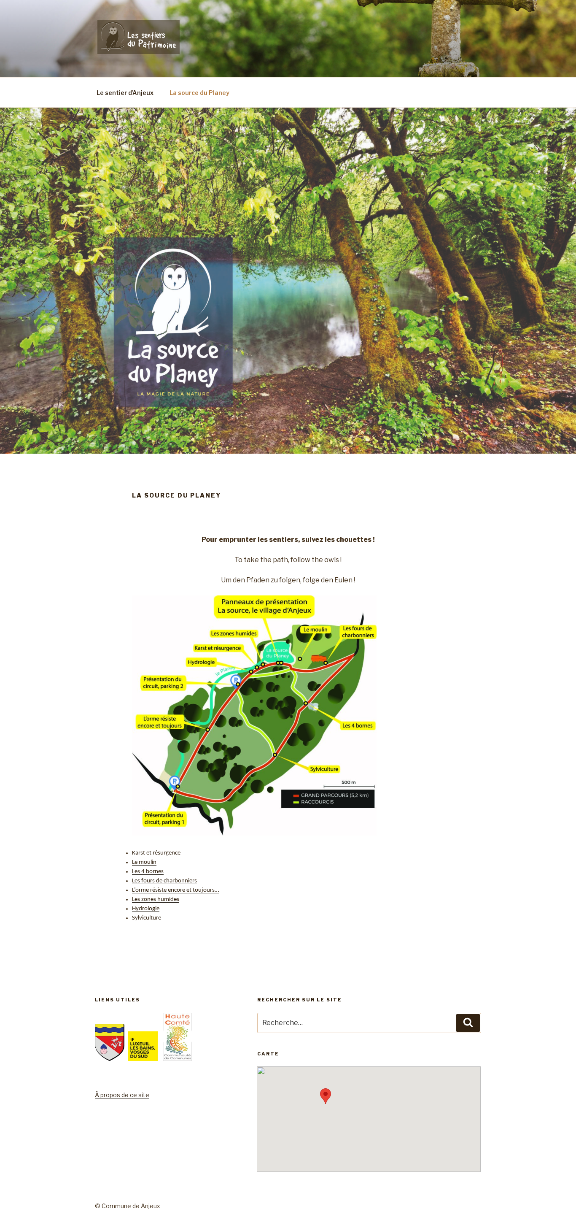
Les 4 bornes (148, 871)
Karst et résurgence (156, 853)
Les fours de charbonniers (164, 881)
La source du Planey (199, 92)
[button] (325, 1096)
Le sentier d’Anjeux (125, 92)
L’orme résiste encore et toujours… (175, 890)
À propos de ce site (122, 1094)
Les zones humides (155, 899)
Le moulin (144, 862)
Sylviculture (146, 918)
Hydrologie (145, 909)
